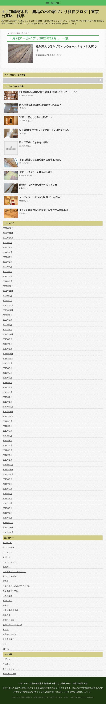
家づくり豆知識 (9, 576)
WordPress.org (9, 674)
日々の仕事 (7, 596)
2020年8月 (7, 320)
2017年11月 (8, 411)
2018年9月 (7, 363)
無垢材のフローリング (12, 625)
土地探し (6, 567)
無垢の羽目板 (8, 620)
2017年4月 (7, 445)
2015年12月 (8, 523)
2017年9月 (7, 421)
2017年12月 (8, 407)
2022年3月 (7, 271)
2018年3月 (7, 392)
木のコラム (7, 600)
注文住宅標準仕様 (10, 610)
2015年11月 (8, 527)
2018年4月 (7, 387)
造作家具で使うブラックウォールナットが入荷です (66, 48)
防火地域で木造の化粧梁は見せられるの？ (40, 105)
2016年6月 (7, 494)
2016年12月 (8, 465)
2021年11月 (8, 291)
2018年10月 (8, 358)
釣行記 (6, 649)
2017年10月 (8, 416)
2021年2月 (7, 300)
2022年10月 (8, 238)
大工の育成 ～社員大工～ (14, 571)
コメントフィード (10, 669)
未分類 (6, 605)
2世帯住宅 (7, 543)
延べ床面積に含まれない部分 (33, 142)
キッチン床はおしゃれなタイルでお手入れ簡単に (43, 210)
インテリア (7, 552)
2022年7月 (7, 252)
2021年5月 (7, 296)
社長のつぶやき (56, 55)
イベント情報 (8, 547)
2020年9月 (7, 315)
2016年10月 (8, 474)
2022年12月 (8, 228)
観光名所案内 (8, 639)
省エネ (6, 629)
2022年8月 (7, 247)
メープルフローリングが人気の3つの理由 (39, 197)
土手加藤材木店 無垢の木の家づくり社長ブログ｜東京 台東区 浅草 (52, 14)
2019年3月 (7, 339)
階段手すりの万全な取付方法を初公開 (38, 185)
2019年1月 (7, 349)
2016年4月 (7, 503)
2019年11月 (8, 334)
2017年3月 (7, 450)
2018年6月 (7, 378)
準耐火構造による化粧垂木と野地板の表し (40, 159)
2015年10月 (8, 532)
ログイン (6, 659)
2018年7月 (7, 373)
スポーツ (6, 557)
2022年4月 (7, 267)
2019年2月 (7, 344)
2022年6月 (7, 257)
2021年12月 (8, 286)
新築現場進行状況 (10, 591)
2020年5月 (7, 325)
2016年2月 (7, 513)
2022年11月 (8, 233)
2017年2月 (7, 455)
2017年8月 (7, 426)
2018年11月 (8, 354)
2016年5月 (7, 498)
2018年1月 (7, 402)
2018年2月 (7, 397)
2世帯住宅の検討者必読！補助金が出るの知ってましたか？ (48, 92)
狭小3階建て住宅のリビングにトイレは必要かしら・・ (46, 130)
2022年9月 (7, 243)
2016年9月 (7, 479)
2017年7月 (7, 431)
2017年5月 (7, 440)
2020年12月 (8, 305)
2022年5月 (7, 262)
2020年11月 (8, 310)
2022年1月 (7, 281)
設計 (5, 644)
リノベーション (9, 562)
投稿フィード (8, 664)
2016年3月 (7, 508)
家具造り (6, 581)
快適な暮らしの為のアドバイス (16, 586)
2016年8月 (7, 484)
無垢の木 (6, 615)
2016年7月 (7, 489)
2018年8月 (7, 368)
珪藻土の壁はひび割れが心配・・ (35, 117)
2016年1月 (7, 518)
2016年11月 (8, 469)
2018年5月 (7, 383)
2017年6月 (7, 436)
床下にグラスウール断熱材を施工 (35, 172)
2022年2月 (7, 276)
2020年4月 (7, 329)
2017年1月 (7, 460)
